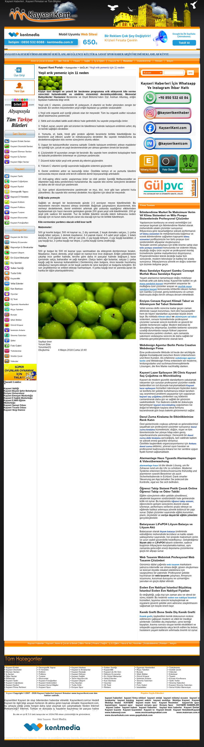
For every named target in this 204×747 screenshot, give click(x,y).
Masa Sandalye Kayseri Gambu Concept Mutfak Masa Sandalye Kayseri (167, 272)
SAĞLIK (84, 67)
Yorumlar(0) (44, 347)
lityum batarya (167, 531)
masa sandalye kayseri (151, 283)
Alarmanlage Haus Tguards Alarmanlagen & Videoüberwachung (168, 459)
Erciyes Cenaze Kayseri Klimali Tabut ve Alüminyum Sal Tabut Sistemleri (167, 302)
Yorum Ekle (44, 344)
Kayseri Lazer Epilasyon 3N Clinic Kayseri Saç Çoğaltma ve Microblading (168, 374)
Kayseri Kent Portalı (50, 67)
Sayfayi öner (45, 341)
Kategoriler (71, 67)
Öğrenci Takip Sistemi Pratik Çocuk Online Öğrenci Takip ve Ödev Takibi (168, 490)
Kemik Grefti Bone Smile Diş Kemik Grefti (167, 612)
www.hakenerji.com (115, 712)
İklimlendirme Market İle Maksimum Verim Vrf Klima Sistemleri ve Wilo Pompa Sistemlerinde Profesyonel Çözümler (167, 215)
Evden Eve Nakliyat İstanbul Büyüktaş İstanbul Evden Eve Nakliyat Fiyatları (165, 589)
